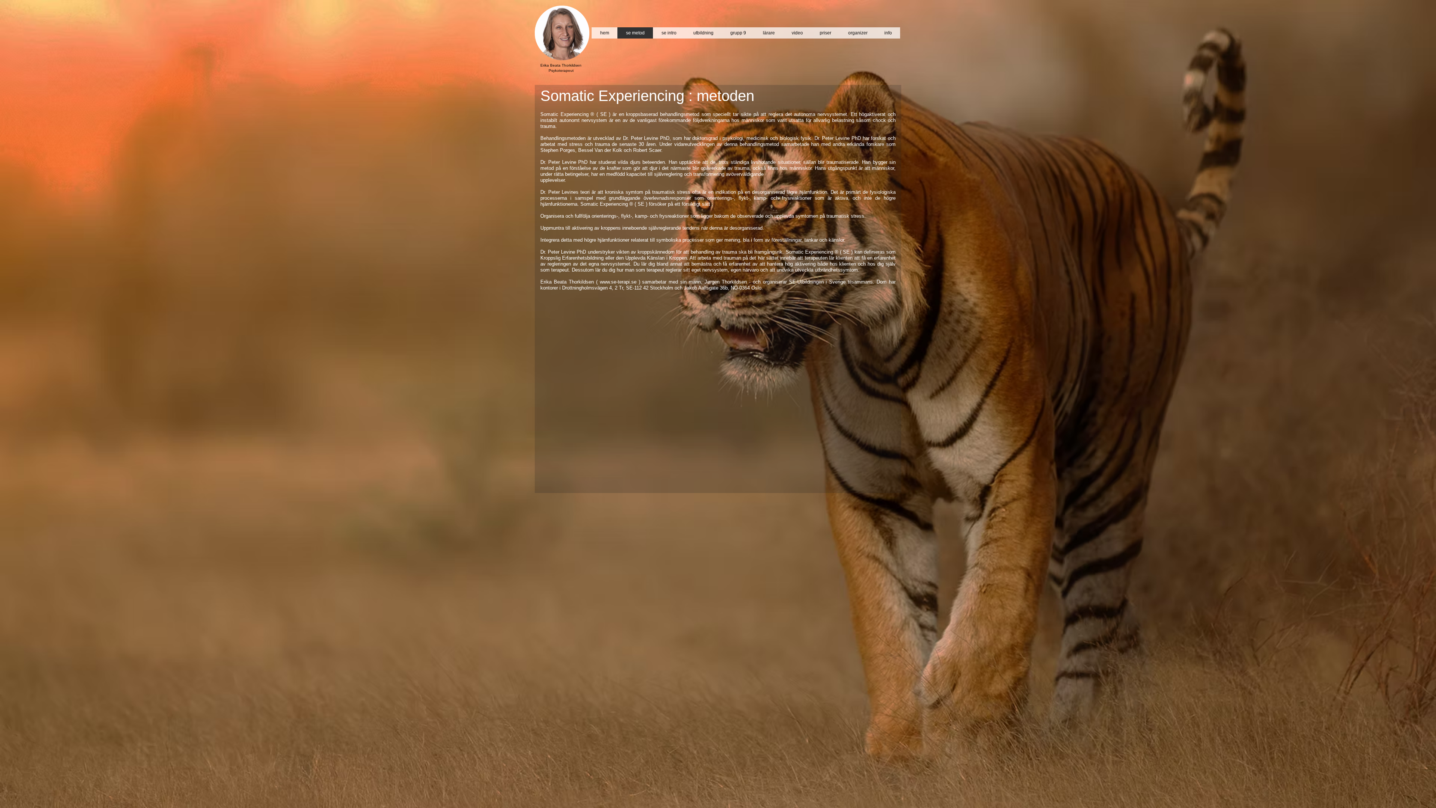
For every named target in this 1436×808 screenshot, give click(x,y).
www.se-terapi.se (618, 282)
